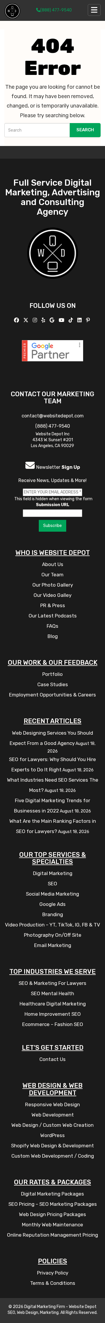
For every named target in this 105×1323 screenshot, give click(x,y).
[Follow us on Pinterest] (88, 320)
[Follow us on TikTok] (71, 320)
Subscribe (52, 525)
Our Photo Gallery (52, 585)
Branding (52, 914)
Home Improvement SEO (52, 1014)
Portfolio (52, 674)
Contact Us (52, 1059)
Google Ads (52, 904)
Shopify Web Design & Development (52, 1146)
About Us (52, 564)
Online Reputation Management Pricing (52, 1235)
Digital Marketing (52, 873)
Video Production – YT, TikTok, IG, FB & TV (52, 925)
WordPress (52, 1135)
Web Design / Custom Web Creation (52, 1125)
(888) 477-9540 (56, 10)
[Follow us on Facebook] (17, 320)
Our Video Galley (52, 595)
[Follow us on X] (26, 320)
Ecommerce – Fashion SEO (52, 1024)
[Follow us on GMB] (53, 320)
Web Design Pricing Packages (52, 1214)
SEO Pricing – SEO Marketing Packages (52, 1204)
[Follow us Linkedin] (80, 320)
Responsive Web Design (52, 1104)
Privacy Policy (52, 1273)
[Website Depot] (52, 261)
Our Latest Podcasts (53, 616)
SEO (52, 884)
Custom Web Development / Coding (52, 1156)
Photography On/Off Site (52, 935)
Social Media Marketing (52, 894)
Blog (53, 636)
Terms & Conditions (52, 1283)
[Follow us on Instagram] (35, 320)
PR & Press (52, 605)
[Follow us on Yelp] (44, 320)
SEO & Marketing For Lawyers (52, 983)
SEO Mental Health (52, 993)
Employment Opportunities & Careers (52, 695)
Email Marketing (52, 945)
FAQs (52, 626)
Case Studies (52, 684)
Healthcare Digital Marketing (53, 1004)
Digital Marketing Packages (52, 1194)
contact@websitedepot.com (53, 416)
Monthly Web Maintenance (52, 1225)
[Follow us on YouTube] (62, 320)
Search (85, 129)
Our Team (52, 574)
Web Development (53, 1115)
